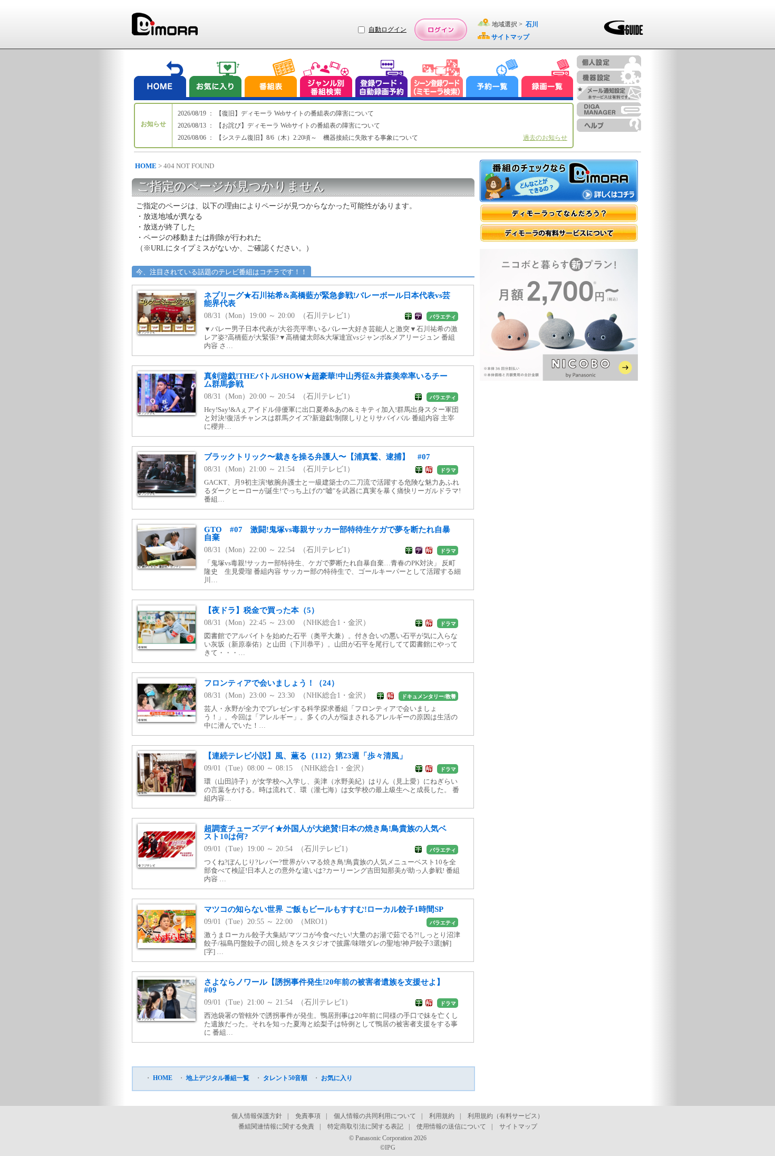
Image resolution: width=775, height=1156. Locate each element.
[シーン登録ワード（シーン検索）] (437, 79)
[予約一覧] (492, 79)
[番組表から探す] (270, 79)
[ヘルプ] (609, 125)
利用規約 (441, 1116)
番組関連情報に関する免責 (276, 1126)
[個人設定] (609, 62)
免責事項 (308, 1116)
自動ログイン (387, 29)
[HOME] (160, 79)
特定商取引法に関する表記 (365, 1126)
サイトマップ (518, 1126)
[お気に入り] (214, 79)
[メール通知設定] (609, 93)
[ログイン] (440, 29)
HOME (146, 166)
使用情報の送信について (451, 1126)
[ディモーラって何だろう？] (559, 213)
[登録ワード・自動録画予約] (381, 79)
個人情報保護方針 (256, 1116)
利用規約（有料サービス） (506, 1116)
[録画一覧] (547, 79)
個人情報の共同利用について (375, 1116)
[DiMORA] (165, 28)
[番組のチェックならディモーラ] (559, 182)
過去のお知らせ (545, 137)
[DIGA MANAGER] (609, 109)
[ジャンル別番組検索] (325, 79)
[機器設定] (609, 77)
